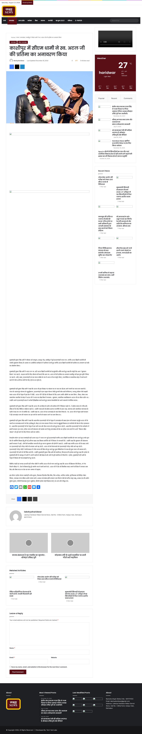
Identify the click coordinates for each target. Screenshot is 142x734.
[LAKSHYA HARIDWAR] (9, 11)
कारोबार (30, 20)
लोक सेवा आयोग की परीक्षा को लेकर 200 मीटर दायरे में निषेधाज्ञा (49, 578)
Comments (128, 98)
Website (54, 657)
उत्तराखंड (11, 20)
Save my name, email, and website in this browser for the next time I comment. (39, 667)
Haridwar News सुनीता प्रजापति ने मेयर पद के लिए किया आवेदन (121, 143)
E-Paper (78, 20)
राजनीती (50, 20)
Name (12, 648)
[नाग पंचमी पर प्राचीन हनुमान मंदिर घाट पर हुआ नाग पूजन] (87, 712)
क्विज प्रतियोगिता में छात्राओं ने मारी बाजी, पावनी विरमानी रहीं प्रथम (21, 594)
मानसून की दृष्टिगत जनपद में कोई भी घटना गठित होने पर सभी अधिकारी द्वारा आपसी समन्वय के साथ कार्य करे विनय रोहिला (105, 224)
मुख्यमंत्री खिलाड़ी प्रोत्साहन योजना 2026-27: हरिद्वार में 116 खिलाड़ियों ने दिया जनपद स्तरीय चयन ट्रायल (76, 595)
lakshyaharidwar (19, 60)
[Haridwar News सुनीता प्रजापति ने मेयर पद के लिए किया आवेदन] (104, 144)
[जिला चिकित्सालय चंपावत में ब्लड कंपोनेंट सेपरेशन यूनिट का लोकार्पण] (106, 241)
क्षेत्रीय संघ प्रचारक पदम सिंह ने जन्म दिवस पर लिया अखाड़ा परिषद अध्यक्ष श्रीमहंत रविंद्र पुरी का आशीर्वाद (122, 110)
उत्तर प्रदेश (21, 20)
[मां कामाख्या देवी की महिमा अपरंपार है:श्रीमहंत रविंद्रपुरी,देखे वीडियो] (104, 133)
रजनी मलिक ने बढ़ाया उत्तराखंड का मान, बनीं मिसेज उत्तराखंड (106, 275)
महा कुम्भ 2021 (60, 20)
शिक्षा (36, 20)
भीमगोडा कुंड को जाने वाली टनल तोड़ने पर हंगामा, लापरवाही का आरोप (124, 251)
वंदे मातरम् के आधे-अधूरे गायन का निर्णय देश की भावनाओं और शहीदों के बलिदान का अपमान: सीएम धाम (124, 221)
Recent (114, 98)
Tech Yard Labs (51, 730)
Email (12, 657)
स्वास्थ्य (43, 20)
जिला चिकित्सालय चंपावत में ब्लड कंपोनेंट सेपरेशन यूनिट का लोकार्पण (105, 251)
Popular (101, 98)
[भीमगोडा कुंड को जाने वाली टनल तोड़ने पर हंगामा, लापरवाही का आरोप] (124, 241)
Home (13, 37)
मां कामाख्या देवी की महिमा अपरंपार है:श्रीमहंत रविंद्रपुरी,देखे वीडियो (122, 132)
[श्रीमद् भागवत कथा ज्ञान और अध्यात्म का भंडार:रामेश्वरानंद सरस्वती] (104, 122)
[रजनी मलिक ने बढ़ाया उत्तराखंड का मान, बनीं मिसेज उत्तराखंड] (106, 266)
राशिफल (70, 20)
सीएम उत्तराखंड (23, 42)
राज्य (4, 20)
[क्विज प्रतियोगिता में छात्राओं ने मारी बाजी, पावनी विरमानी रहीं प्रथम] (22, 583)
